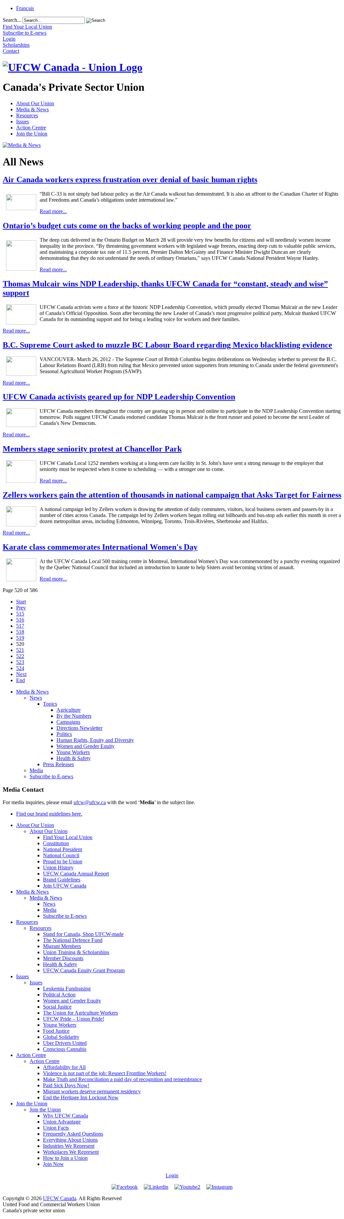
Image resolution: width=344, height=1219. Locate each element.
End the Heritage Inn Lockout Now (81, 1097)
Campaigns (68, 722)
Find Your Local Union (67, 837)
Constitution (56, 843)
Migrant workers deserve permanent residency (92, 1091)
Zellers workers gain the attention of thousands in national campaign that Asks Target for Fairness (172, 494)
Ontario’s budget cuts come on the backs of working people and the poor (127, 225)
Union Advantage (62, 1122)
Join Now (53, 1164)
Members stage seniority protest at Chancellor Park (92, 448)
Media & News (32, 109)
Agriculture (68, 710)
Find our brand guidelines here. (49, 814)
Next (21, 674)
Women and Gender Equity (85, 746)
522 (20, 656)
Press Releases (58, 764)
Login (172, 1175)
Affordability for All (64, 1067)
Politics (64, 734)
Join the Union (31, 133)
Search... (12, 20)
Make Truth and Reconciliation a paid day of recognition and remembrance (122, 1079)
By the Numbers (73, 716)
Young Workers (73, 752)
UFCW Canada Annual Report (76, 873)
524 (20, 668)
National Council (61, 855)
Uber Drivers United (65, 1043)
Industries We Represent (68, 1146)
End (20, 680)
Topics (50, 704)
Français (25, 8)
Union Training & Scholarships (76, 952)
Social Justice (57, 1007)
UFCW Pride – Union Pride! (73, 1019)
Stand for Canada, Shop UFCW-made (83, 934)
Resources (27, 115)
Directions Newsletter (79, 728)
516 (20, 620)
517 (20, 626)
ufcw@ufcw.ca (90, 802)
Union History (58, 867)
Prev (21, 608)
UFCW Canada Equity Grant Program (84, 970)
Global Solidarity (61, 1037)
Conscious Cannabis (64, 1049)
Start (21, 601)
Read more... (53, 211)
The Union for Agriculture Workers (80, 1013)
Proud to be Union (62, 861)
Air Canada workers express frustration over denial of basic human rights (130, 179)
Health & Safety (73, 758)
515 (20, 614)
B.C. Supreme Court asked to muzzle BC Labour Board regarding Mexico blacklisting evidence (167, 345)
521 (20, 650)
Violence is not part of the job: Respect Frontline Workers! (104, 1073)
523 (20, 662)
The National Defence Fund (72, 940)
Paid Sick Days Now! (66, 1085)
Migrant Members (62, 946)
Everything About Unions (70, 1140)
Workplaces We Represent (71, 1152)
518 (20, 632)
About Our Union (35, 103)
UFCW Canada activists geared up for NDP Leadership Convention (119, 396)
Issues (22, 121)
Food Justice (56, 1031)
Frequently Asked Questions (73, 1134)
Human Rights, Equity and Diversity (95, 740)
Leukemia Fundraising (67, 988)
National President (62, 849)
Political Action (59, 994)
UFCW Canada (59, 1198)
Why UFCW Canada (65, 1115)
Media (36, 770)
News (36, 698)
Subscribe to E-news (51, 776)
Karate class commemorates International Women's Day (100, 547)
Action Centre (31, 127)
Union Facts (56, 1128)
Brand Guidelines (61, 879)
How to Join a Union (65, 1158)
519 (20, 638)
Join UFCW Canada (64, 886)
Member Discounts (63, 958)
